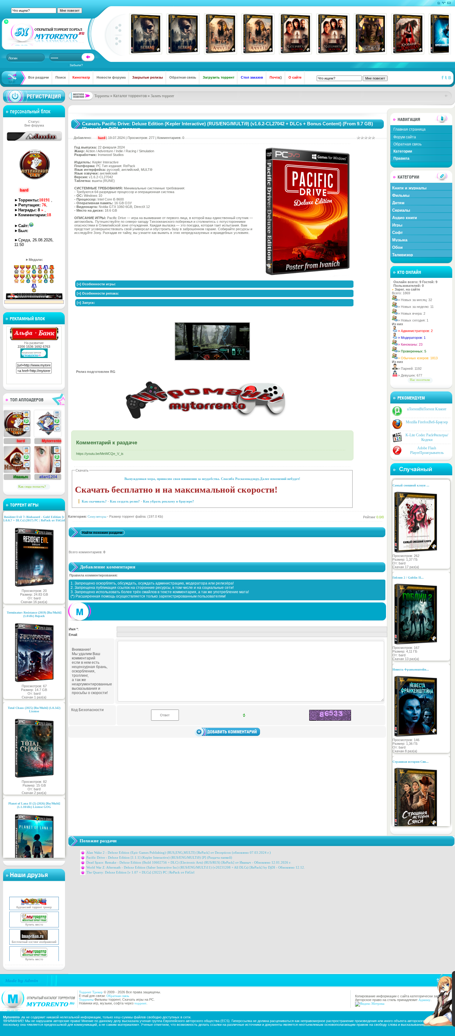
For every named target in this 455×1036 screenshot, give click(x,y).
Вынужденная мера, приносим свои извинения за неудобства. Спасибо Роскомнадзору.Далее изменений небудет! (212, 479)
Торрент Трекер (91, 992)
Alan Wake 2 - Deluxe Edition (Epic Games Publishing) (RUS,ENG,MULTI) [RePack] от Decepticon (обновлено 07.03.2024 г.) (178, 852)
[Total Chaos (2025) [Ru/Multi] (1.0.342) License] (34, 778)
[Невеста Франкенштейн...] (415, 736)
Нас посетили (420, 380)
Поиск (60, 77)
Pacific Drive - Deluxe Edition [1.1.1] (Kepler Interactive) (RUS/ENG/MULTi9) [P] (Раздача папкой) (159, 857)
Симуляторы (97, 516)
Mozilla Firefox (427, 422)
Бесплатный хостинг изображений (34, 930)
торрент (140, 1003)
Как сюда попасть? (32, 486)
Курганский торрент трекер (34, 895)
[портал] (46, 34)
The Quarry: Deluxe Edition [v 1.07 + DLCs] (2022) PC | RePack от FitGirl (140, 872)
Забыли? (76, 65)
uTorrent (426, 409)
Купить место (34, 913)
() (276, 77)
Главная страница (409, 129)
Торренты (101, 96)
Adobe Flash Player (427, 450)
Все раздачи (38, 77)
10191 (44, 200)
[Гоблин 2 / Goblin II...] (415, 644)
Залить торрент (162, 96)
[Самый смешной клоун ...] (415, 552)
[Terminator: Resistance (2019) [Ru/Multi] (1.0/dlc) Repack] (34, 682)
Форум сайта (404, 137)
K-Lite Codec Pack (426, 437)
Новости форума (111, 77)
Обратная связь (182, 77)
